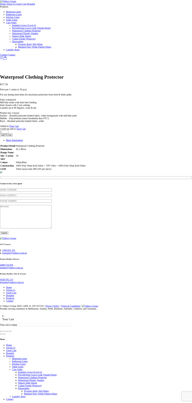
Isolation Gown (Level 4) (24, 25)
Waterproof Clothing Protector (26, 30)
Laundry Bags (13, 49)
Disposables (17, 41)
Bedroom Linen (13, 12)
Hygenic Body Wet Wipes (30, 44)
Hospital (31, 4)
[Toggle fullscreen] (4, 331)
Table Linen (11, 20)
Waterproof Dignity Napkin (25, 33)
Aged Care (21, 4)
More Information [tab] (14, 140)
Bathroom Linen (14, 14)
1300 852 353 (8, 250)
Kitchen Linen (13, 17)
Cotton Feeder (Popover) (24, 39)
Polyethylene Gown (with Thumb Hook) (31, 28)
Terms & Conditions (70, 306)
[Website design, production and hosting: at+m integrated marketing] (90, 306)
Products (10, 298)
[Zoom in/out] (1, 331)
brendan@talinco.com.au (12, 282)
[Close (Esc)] (10, 331)
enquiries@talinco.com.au (14, 253)
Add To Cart (6, 135)
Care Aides (11, 22)
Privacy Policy (52, 306)
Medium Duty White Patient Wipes (34, 47)
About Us (11, 4)
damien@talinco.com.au (11, 267)
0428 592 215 (6, 279)
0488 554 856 (6, 265)
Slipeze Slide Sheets (21, 36)
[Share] (7, 331)
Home (3, 4)
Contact (4, 54)
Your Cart (14, 126)
